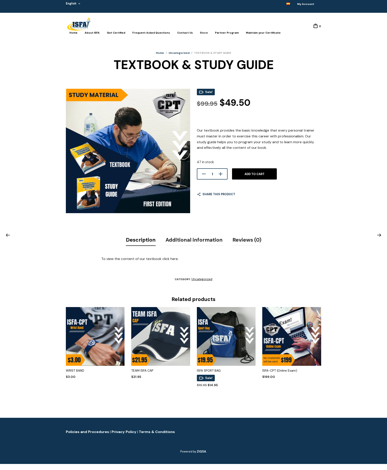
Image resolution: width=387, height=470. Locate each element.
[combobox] (79, 6)
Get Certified (116, 33)
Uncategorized (179, 53)
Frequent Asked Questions (151, 33)
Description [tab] (141, 239)
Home (73, 33)
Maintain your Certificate (263, 33)
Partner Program (227, 33)
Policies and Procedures (88, 431)
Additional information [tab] (194, 239)
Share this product (218, 194)
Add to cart (254, 174)
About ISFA (92, 33)
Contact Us (185, 33)
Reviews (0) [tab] (246, 239)
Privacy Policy (124, 431)
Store (204, 33)
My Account (305, 4)
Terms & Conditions (157, 431)
